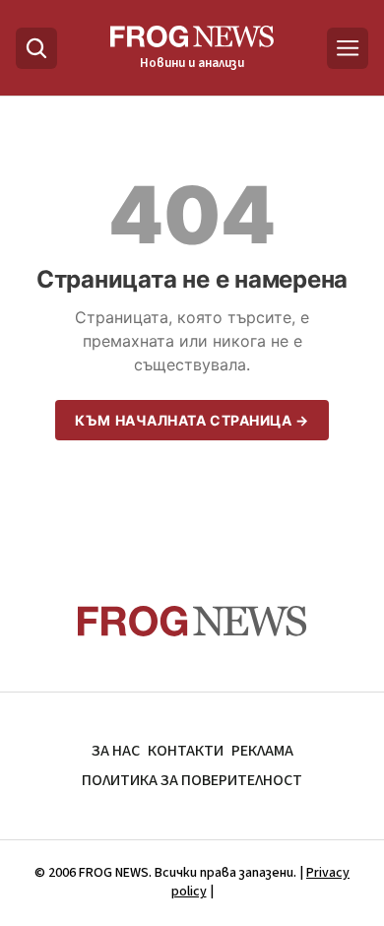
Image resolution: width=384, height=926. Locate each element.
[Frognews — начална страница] (192, 621)
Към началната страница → (191, 420)
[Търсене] (36, 48)
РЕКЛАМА (262, 750)
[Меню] (347, 48)
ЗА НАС (116, 750)
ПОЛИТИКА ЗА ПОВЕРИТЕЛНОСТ (192, 780)
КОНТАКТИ (186, 750)
